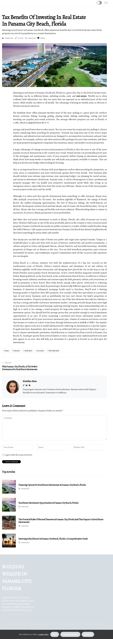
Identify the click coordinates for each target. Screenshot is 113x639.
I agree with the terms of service (18, 455)
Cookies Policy (43, 634)
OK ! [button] (54, 634)
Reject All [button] (87, 634)
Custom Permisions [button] (70, 634)
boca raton (40, 351)
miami (7, 351)
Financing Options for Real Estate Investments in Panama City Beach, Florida (52, 485)
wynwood (17, 351)
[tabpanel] (54, 65)
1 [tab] (54, 83)
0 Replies (42, 38)
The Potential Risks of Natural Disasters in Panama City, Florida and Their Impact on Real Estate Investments (61, 520)
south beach (28, 351)
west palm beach (54, 351)
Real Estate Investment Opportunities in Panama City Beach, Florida (49, 503)
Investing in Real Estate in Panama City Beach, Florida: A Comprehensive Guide (53, 539)
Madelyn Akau (9, 38)
